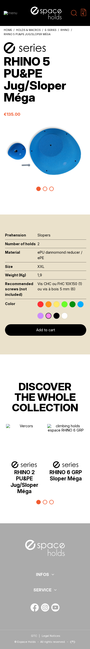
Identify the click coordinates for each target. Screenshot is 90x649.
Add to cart (45, 330)
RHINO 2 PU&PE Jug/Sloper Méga (24, 481)
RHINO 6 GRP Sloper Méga (66, 475)
